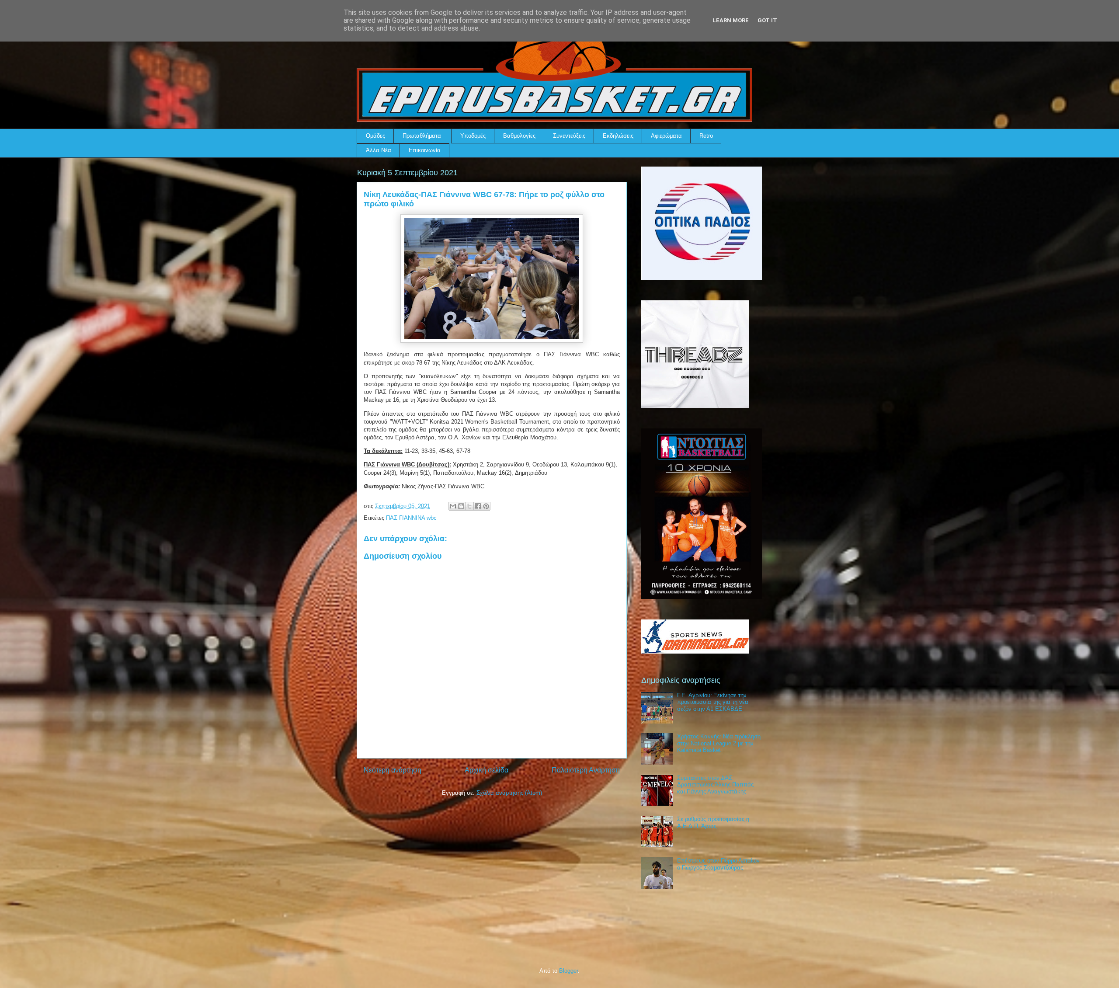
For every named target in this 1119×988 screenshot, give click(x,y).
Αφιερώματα (666, 135)
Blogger (568, 970)
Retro (706, 135)
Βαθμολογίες (519, 135)
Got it (767, 20)
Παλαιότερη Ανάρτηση (586, 770)
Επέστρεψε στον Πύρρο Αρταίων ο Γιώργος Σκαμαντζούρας (718, 864)
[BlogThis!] (461, 506)
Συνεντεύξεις (569, 135)
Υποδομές (473, 135)
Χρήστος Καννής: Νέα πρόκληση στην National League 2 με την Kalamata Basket (719, 743)
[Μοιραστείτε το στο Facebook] (477, 506)
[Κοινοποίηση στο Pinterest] (486, 506)
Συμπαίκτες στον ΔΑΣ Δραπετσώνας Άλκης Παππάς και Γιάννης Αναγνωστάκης (715, 785)
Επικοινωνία (425, 150)
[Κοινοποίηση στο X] (469, 506)
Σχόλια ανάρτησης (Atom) (509, 793)
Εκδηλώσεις (618, 135)
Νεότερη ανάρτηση (392, 770)
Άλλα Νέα (378, 150)
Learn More (730, 20)
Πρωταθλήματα (422, 135)
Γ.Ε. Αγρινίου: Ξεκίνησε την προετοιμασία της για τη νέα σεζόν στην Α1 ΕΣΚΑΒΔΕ (712, 702)
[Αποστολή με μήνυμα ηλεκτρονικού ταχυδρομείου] (452, 506)
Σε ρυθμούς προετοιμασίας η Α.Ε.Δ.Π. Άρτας (713, 822)
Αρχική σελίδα (486, 770)
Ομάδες (375, 135)
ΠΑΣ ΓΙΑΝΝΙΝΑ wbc (411, 518)
